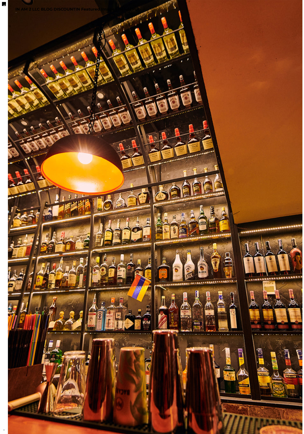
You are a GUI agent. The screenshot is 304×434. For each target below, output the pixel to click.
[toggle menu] (4, 430)
